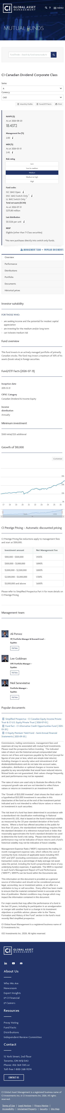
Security (44, 1108)
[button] (12, 152)
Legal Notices (24, 1105)
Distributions (11, 1032)
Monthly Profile (26, 104)
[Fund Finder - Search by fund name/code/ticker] (54, 55)
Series (4, 83)
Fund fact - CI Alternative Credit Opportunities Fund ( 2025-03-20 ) (32, 728)
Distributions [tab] (11, 270)
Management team (32, 249)
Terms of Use (8, 1105)
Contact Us (14, 1077)
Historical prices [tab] (12, 290)
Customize (57, 459)
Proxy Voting (11, 1022)
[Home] (19, 8)
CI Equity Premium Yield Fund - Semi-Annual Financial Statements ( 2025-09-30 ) (29, 734)
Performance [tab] (11, 263)
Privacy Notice (41, 1105)
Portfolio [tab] (9, 277)
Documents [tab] (10, 283)
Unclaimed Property (27, 1108)
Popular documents (53, 249)
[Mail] (21, 963)
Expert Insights (12, 992)
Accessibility (8, 1108)
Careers (10, 1002)
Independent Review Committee (23, 1037)
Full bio (15, 648)
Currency (6, 92)
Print (60, 104)
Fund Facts (10, 1027)
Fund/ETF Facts (45, 104)
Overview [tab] (9, 257)
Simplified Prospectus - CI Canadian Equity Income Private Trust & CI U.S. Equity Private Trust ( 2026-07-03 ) (31, 720)
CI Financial (13, 997)
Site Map (55, 1108)
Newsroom (10, 988)
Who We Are (11, 983)
